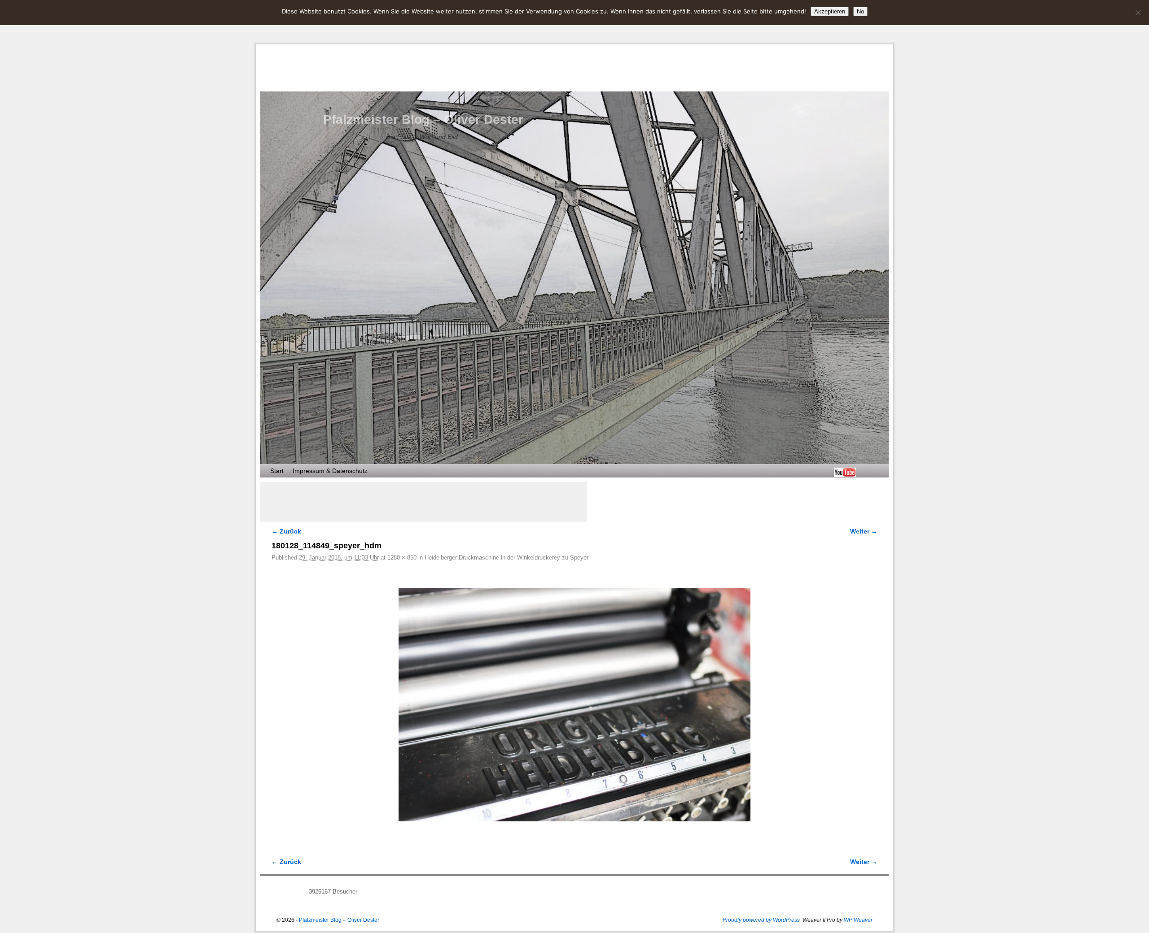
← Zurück (286, 531)
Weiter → (863, 531)
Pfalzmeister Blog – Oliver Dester (423, 119)
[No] (1137, 12)
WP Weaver (858, 920)
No (860, 11)
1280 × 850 (402, 557)
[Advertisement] (423, 502)
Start (277, 470)
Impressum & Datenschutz (330, 470)
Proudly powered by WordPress (761, 920)
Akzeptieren (829, 11)
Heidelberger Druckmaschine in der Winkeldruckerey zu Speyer (506, 557)
